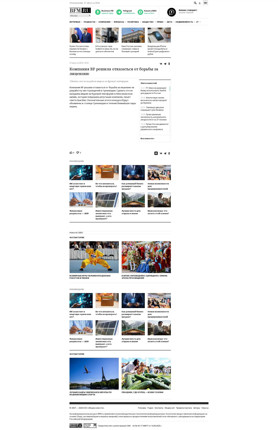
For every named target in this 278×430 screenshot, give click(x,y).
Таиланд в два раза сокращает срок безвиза (152, 108)
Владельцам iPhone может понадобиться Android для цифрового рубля (158, 50)
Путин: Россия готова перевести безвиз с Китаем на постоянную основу (80, 50)
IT (197, 22)
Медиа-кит (170, 408)
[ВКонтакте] (161, 63)
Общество (147, 22)
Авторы (196, 408)
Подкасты (89, 22)
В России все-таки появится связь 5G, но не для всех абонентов (107, 49)
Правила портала (184, 408)
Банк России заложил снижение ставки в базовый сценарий (132, 49)
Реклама (142, 408)
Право (160, 22)
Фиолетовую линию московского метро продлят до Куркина (154, 100)
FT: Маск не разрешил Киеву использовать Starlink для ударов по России (153, 90)
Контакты (159, 408)
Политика (133, 22)
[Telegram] (165, 63)
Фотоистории (77, 237)
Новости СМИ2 (76, 232)
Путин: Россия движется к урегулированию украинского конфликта (154, 127)
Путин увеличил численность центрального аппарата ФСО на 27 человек (154, 117)
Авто (169, 22)
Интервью (75, 22)
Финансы (119, 22)
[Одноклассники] (169, 63)
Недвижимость (184, 22)
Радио (150, 408)
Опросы (205, 408)
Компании (104, 22)
